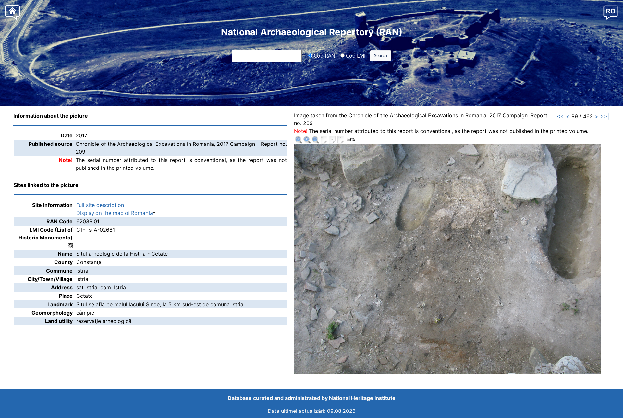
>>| (604, 116)
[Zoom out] (315, 140)
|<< (559, 116)
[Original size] (307, 140)
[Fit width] (341, 140)
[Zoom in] (298, 140)
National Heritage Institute (362, 398)
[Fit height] (332, 140)
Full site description (100, 205)
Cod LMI (355, 55)
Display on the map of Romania (114, 212)
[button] (610, 12)
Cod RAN (323, 55)
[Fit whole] (324, 140)
